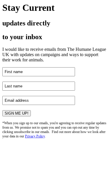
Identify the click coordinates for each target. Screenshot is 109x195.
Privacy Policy (35, 136)
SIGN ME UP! (16, 113)
